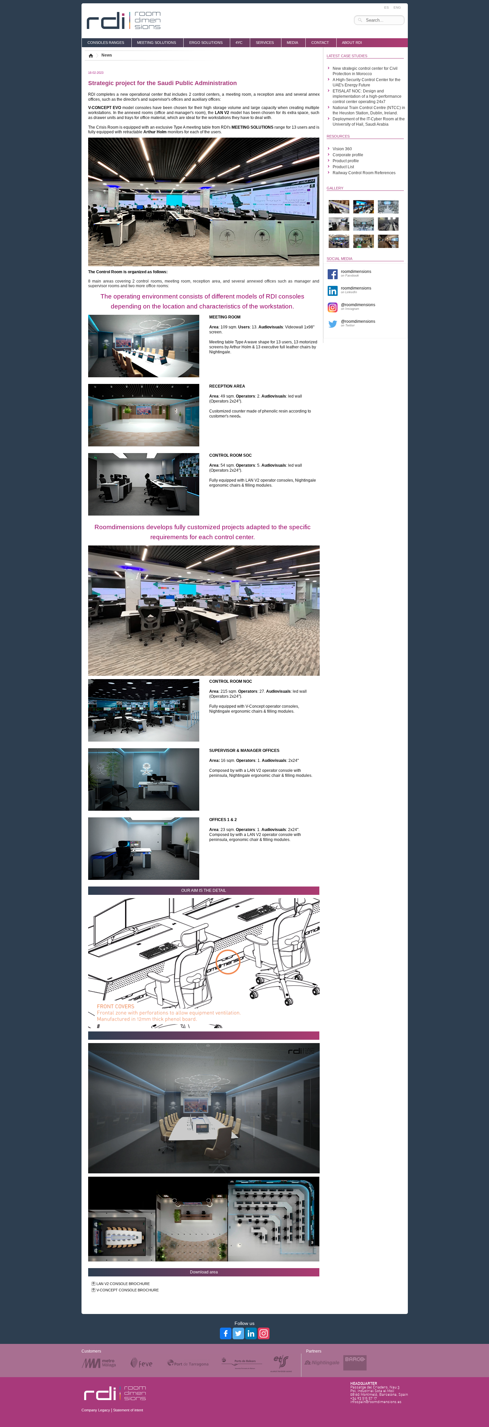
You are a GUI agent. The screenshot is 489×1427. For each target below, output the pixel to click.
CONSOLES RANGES (105, 43)
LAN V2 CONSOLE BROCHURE (123, 1284)
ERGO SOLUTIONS (206, 43)
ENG (397, 7)
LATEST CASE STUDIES (347, 56)
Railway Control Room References (364, 173)
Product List (343, 167)
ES (386, 7)
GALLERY (335, 188)
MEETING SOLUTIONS (156, 43)
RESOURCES (338, 136)
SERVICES (265, 43)
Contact (320, 43)
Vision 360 (342, 149)
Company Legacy (96, 1410)
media (292, 43)
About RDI (352, 43)
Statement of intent (128, 1410)
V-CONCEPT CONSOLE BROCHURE (127, 1290)
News (106, 55)
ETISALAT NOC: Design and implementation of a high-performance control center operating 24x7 (367, 96)
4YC (239, 43)
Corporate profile (348, 155)
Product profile (346, 161)
